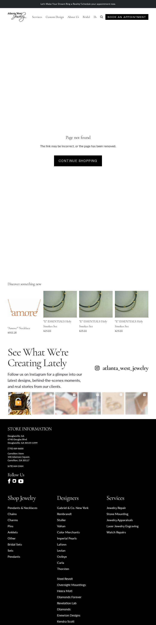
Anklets (13, 532)
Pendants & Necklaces (22, 508)
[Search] (101, 17)
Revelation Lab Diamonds (66, 606)
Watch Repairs (116, 532)
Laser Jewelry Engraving (122, 526)
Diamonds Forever (69, 597)
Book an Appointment (127, 16)
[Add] (35, 318)
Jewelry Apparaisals (120, 520)
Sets (10, 550)
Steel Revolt (65, 578)
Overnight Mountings (71, 585)
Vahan (61, 526)
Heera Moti (64, 591)
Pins (10, 526)
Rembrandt (64, 514)
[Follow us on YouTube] (20, 481)
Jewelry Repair (116, 508)
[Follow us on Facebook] (9, 481)
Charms (13, 520)
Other (12, 538)
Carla (60, 562)
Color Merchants (68, 532)
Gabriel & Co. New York (72, 508)
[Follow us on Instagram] (14, 481)
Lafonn (61, 544)
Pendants (14, 556)
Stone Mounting (117, 514)
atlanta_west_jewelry (125, 368)
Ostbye (62, 556)
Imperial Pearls (67, 538)
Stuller (61, 520)
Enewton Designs (68, 615)
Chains (12, 514)
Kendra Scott (65, 621)
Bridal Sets (15, 544)
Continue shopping (78, 161)
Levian (61, 550)
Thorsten (63, 569)
